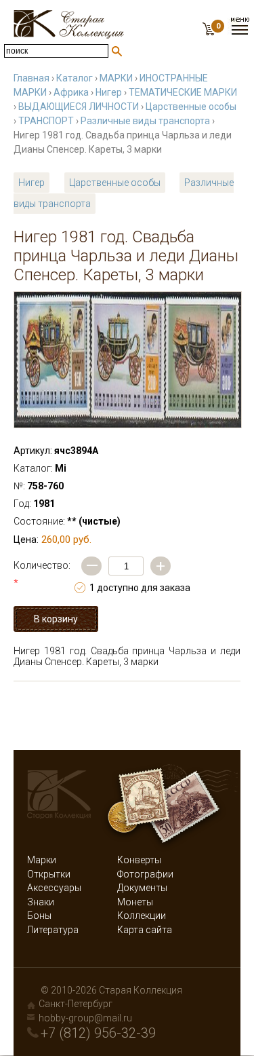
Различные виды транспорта (145, 120)
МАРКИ (116, 78)
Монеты (135, 902)
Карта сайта (144, 929)
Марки (41, 859)
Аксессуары (54, 887)
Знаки (40, 902)
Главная (31, 78)
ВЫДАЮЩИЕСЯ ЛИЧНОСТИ (78, 106)
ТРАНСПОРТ (46, 120)
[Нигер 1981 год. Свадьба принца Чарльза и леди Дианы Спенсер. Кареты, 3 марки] (128, 359)
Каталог (74, 78)
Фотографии (145, 874)
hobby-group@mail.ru (85, 1018)
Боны (39, 915)
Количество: (42, 574)
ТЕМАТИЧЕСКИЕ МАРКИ (183, 92)
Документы (142, 887)
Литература (53, 929)
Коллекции (141, 915)
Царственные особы (191, 106)
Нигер (109, 92)
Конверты (139, 859)
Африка (71, 92)
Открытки (48, 874)
